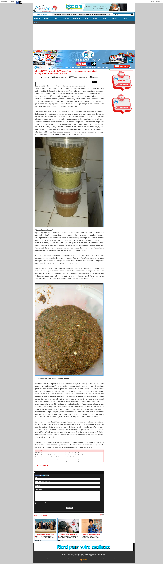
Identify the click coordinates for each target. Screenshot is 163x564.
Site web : (37, 485)
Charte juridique (77, 555)
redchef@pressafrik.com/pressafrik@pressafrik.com (110, 557)
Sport (55, 18)
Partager (94, 77)
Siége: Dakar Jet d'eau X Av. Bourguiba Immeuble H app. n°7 (58, 557)
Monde (95, 18)
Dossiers (66, 18)
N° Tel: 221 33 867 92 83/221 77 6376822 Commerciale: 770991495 (85, 557)
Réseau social (4, 1)
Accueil (46, 77)
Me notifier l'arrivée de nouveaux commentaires (48, 503)
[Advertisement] (84, 37)
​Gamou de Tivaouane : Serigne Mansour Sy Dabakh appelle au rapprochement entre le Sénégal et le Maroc (60, 461)
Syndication (84, 559)
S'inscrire (152, 1)
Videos (114, 18)
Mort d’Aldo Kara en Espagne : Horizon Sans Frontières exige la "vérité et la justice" (54, 457)
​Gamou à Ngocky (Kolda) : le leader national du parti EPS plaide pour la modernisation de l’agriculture (58, 459)
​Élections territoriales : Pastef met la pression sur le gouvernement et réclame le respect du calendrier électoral (60, 454)
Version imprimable (79, 77)
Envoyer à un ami (60, 77)
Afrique (85, 18)
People (104, 18)
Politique (37, 18)
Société (46, 18)
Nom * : (37, 477)
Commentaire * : (39, 489)
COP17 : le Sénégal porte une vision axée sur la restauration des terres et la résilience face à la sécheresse (60, 452)
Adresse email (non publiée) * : (42, 481)
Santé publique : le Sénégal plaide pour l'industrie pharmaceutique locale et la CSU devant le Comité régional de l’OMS (61, 14)
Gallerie (124, 18)
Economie (76, 18)
